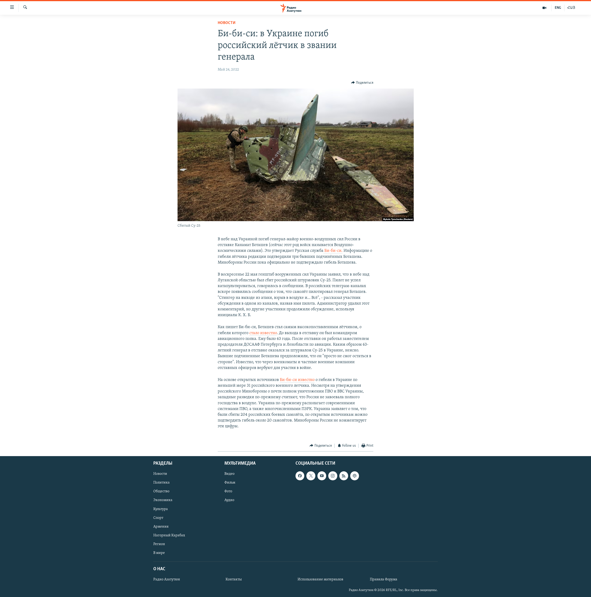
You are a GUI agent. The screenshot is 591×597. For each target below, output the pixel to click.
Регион (159, 544)
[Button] (362, 83)
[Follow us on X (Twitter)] (310, 475)
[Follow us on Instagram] (332, 475)
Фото (228, 491)
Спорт (158, 518)
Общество (161, 491)
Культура (160, 509)
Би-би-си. (333, 251)
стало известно (263, 333)
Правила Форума (383, 579)
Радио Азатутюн (166, 579)
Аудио (229, 500)
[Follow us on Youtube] (321, 475)
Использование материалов (320, 579)
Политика (161, 482)
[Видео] (544, 8)
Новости (226, 23)
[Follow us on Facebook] (300, 475)
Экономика (162, 500)
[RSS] (343, 475)
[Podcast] (354, 475)
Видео (229, 474)
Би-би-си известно (297, 380)
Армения (161, 527)
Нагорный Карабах (169, 535)
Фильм (229, 482)
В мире (159, 553)
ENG (558, 8)
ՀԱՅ (571, 8)
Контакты (234, 579)
